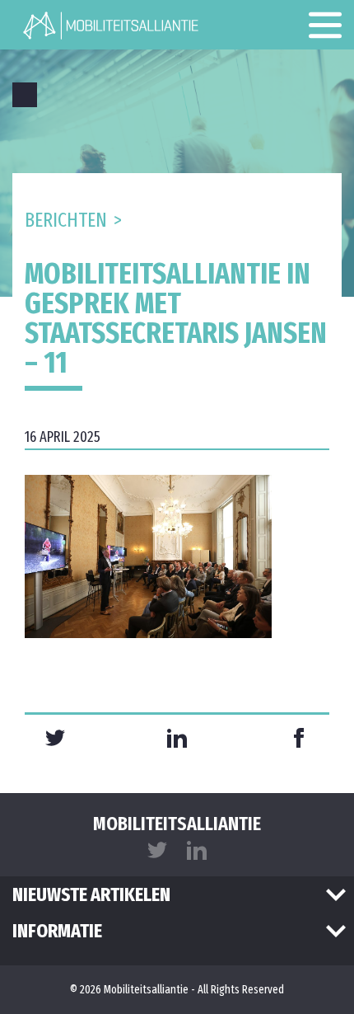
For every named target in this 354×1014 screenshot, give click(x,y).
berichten (66, 220)
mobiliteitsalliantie (177, 823)
